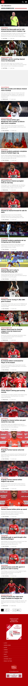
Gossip (5, 647)
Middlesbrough (7, 5)
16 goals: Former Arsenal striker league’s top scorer (11, 480)
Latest (5, 643)
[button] (23, 2)
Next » (18, 610)
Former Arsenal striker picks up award (14, 509)
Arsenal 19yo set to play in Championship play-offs (10, 271)
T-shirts (6, 652)
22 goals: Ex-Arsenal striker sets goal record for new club (13, 421)
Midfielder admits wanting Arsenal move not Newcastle (13, 60)
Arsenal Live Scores (14, 618)
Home (2, 5)
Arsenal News (4, 27)
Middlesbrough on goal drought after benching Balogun (13, 538)
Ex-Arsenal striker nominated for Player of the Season (12, 361)
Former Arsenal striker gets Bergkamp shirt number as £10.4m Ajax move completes (13, 121)
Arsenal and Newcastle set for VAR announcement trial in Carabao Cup (13, 30)
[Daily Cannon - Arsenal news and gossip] (2, 2)
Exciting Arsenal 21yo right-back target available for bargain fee (12, 597)
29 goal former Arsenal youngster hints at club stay (12, 181)
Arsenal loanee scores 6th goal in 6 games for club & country (13, 567)
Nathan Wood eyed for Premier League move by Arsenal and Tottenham (11, 331)
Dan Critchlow (6, 130)
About (5, 654)
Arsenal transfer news (6, 57)
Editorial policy (8, 658)
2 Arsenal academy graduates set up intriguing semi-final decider (13, 241)
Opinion (5, 649)
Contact (6, 656)
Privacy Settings (8, 661)
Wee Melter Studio (14, 621)
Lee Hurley (5, 38)
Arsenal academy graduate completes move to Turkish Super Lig (14, 152)
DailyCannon (5, 99)
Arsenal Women (5, 87)
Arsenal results (14, 620)
